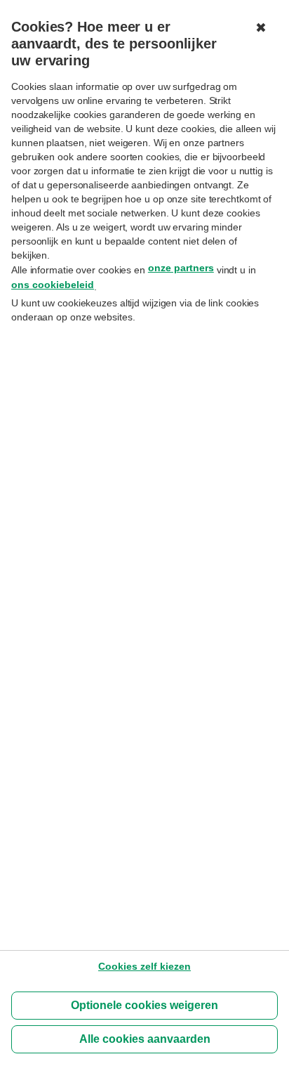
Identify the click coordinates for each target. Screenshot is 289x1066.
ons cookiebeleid (52, 284)
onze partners (181, 267)
